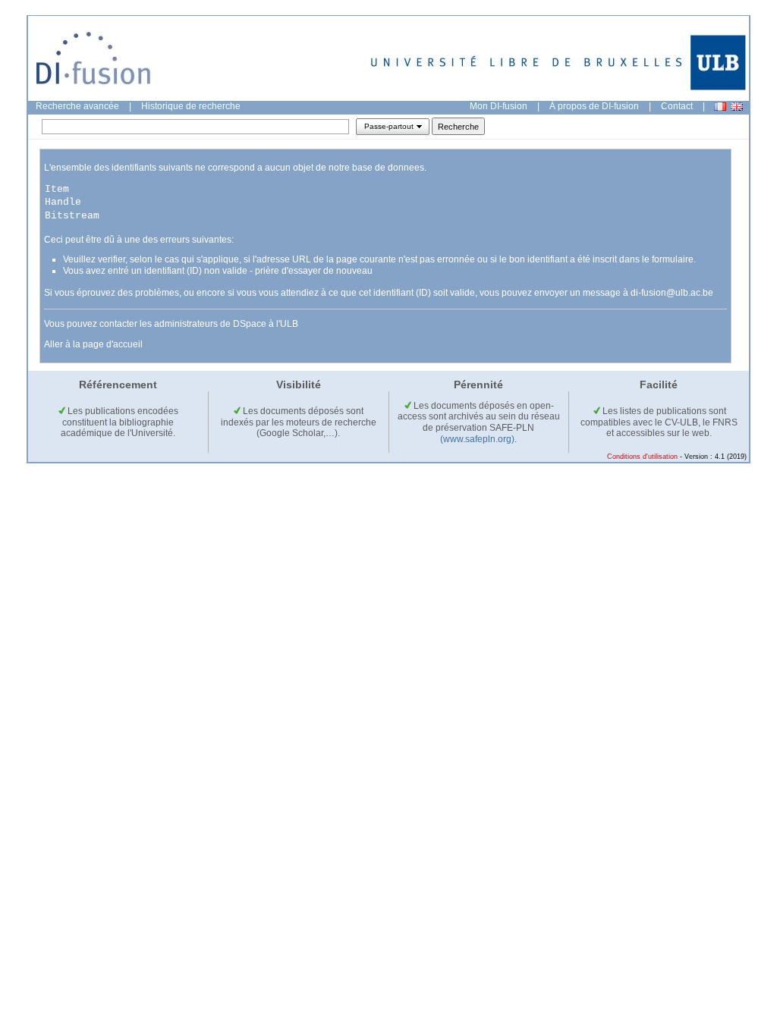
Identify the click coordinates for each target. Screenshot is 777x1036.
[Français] (720, 106)
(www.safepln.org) (477, 439)
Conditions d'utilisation (642, 456)
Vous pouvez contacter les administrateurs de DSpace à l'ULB (171, 324)
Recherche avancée (77, 106)
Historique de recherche (191, 106)
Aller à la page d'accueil (93, 344)
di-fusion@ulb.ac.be (672, 292)
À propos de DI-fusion (594, 106)
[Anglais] (737, 106)
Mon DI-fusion (498, 106)
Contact (677, 106)
